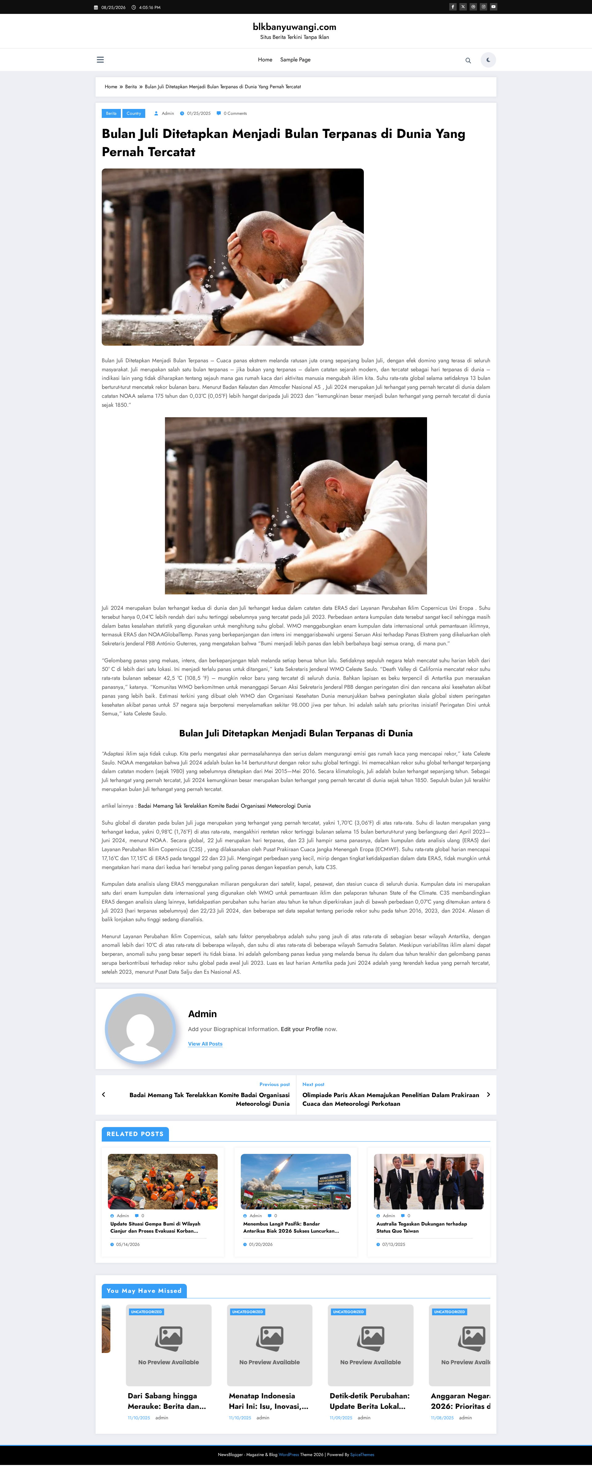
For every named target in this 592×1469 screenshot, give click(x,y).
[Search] (468, 61)
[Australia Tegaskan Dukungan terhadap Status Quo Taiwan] (429, 1180)
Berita (111, 113)
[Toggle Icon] (100, 60)
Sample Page (295, 60)
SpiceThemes (362, 1454)
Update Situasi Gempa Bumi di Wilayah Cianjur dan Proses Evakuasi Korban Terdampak (155, 1227)
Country (134, 113)
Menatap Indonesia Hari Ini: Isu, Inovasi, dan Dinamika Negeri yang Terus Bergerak (107, 1401)
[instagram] (483, 6)
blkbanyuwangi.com (294, 26)
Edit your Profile (302, 1029)
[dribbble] (473, 6)
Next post (313, 1084)
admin (168, 113)
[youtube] (493, 6)
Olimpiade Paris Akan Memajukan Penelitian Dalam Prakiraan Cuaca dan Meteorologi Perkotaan (390, 1099)
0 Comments (235, 113)
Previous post (275, 1084)
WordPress (289, 1454)
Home (265, 60)
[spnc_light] (488, 60)
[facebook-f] (453, 6)
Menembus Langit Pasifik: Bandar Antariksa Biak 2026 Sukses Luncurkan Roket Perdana (289, 1227)
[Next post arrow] (488, 1095)
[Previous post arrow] (104, 1095)
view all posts (205, 1044)
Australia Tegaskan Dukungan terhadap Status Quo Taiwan (421, 1227)
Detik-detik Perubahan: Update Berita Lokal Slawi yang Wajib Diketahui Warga (211, 1401)
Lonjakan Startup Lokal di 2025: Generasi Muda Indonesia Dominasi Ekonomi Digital (413, 1376)
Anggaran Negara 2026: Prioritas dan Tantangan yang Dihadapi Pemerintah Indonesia (308, 1401)
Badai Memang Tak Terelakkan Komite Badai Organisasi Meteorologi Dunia (224, 806)
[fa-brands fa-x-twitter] (463, 6)
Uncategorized (189, 1312)
